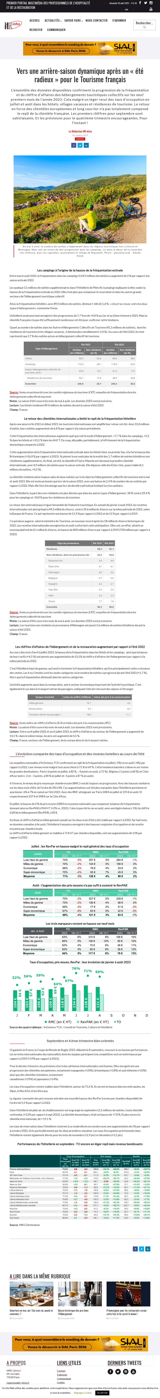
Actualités (52, 20)
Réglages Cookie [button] (82, 1392)
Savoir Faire (72, 20)
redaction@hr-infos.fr (18, 1382)
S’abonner (119, 20)
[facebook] (73, 145)
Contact (61, 1370)
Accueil (35, 20)
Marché (80, 139)
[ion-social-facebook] (140, 3)
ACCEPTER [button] (102, 1393)
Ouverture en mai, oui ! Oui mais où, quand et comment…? (31, 1312)
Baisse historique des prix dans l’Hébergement (73, 1312)
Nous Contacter (97, 20)
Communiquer (56, 30)
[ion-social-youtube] (151, 9)
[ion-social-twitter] (145, 3)
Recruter (36, 30)
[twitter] (80, 145)
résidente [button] (28, 477)
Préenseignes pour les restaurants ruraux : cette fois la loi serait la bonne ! (127, 1312)
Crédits (61, 1382)
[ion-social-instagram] (151, 3)
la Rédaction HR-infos (80, 131)
